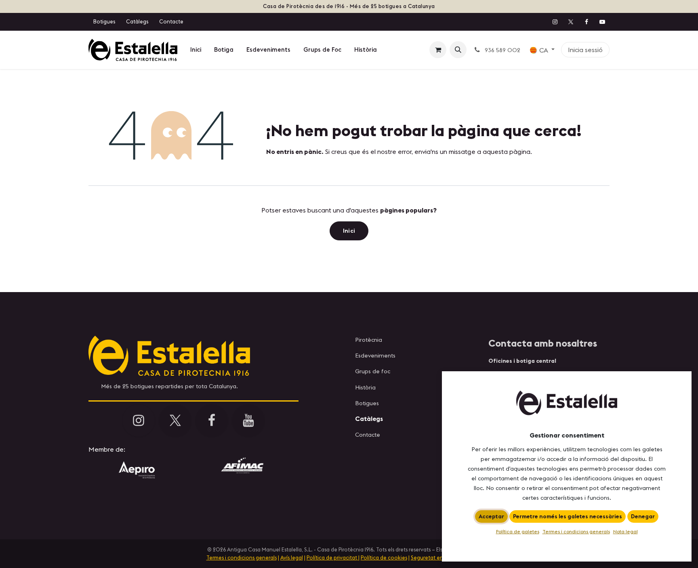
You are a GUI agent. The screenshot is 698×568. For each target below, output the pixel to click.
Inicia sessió (585, 50)
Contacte (171, 21)
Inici (349, 230)
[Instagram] (555, 21)
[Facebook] (586, 21)
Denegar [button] (643, 516)
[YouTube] (602, 21)
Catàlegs (137, 21)
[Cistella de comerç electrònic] (437, 49)
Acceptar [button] (491, 516)
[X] (175, 420)
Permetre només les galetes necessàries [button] (567, 516)
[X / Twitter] (570, 21)
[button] (458, 49)
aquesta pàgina (506, 151)
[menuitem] (196, 50)
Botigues (104, 21)
